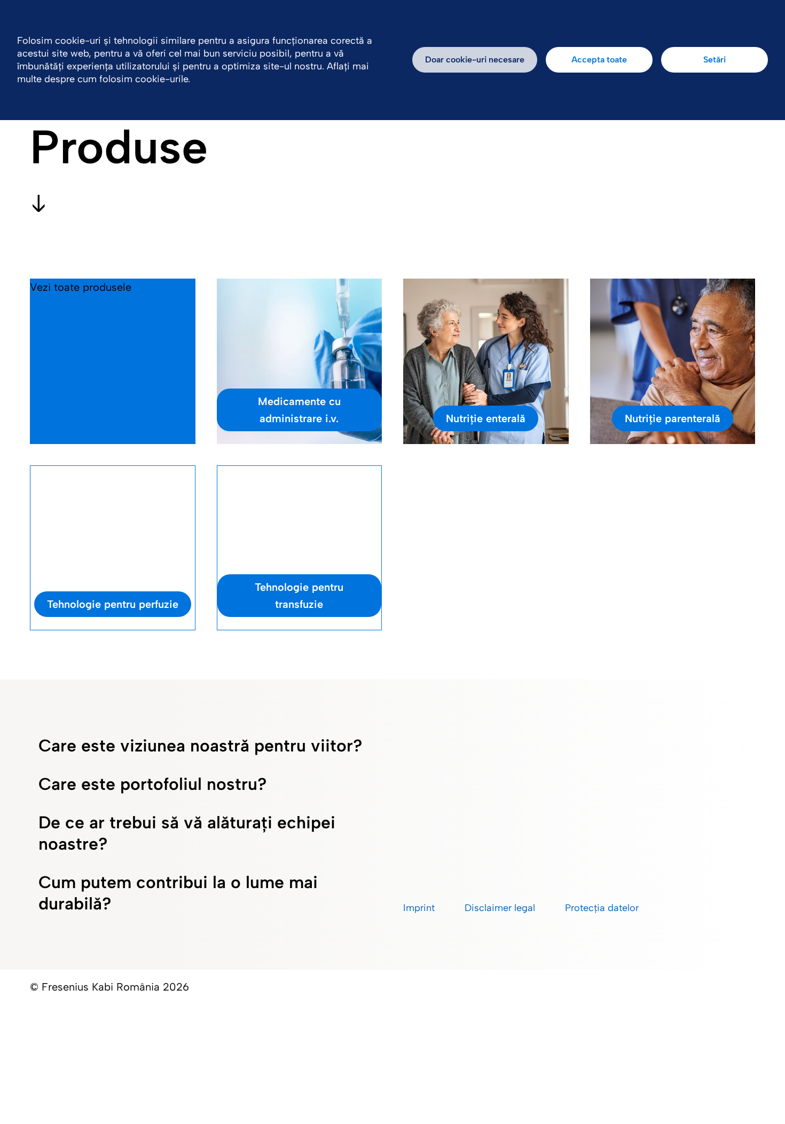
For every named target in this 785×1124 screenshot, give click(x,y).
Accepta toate (599, 59)
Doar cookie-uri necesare (474, 59)
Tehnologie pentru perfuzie (112, 604)
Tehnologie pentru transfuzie (299, 596)
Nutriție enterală (485, 418)
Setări (714, 59)
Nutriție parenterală (672, 418)
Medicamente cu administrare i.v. (299, 410)
